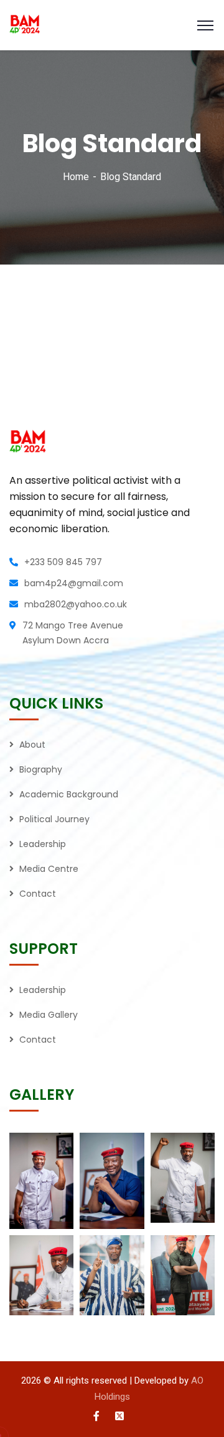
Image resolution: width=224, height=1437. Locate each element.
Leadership (42, 844)
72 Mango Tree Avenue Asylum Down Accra (72, 632)
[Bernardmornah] (112, 25)
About (32, 744)
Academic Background (68, 794)
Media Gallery (48, 1015)
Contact (37, 893)
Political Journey (54, 819)
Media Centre (48, 869)
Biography (40, 769)
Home (76, 177)
